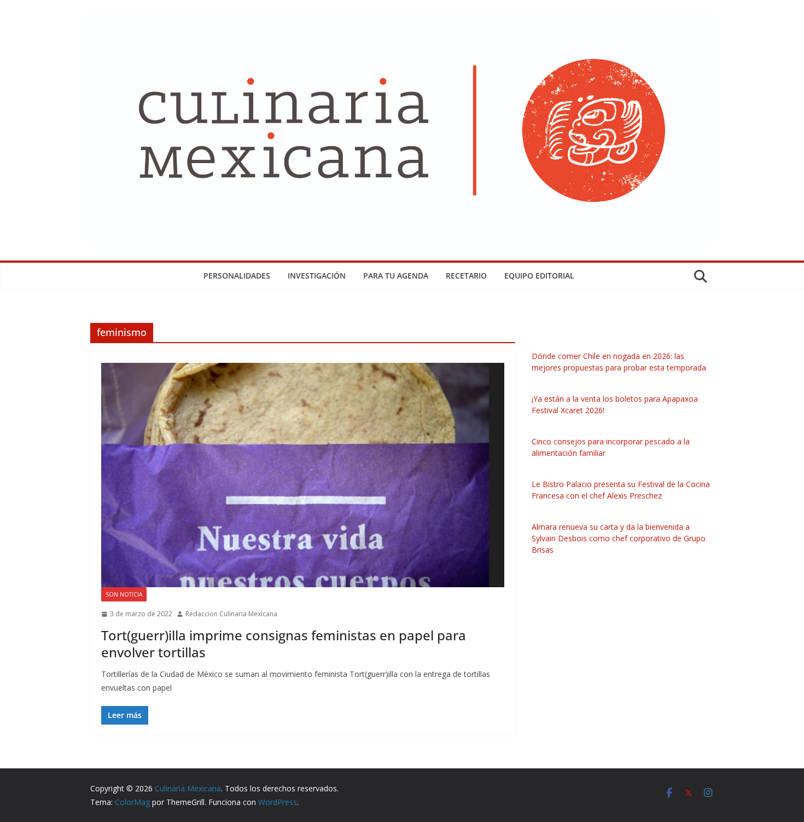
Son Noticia (124, 594)
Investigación (317, 275)
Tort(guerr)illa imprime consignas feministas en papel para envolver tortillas (283, 643)
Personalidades (236, 275)
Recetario (466, 275)
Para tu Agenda (395, 275)
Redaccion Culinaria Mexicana (231, 613)
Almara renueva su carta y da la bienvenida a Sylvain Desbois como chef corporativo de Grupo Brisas (619, 538)
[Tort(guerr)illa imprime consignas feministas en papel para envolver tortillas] (302, 475)
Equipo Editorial (539, 275)
